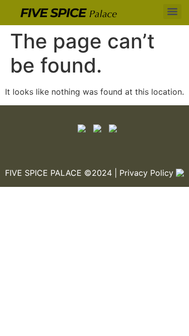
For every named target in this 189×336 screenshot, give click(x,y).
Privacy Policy (146, 173)
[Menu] (172, 11)
